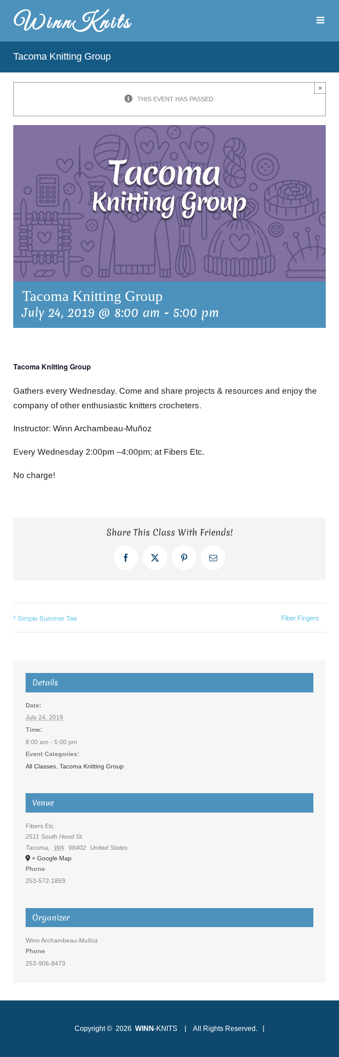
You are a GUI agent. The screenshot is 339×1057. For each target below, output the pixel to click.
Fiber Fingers (300, 617)
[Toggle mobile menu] (321, 20)
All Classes (41, 766)
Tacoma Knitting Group (92, 766)
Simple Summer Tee (47, 618)
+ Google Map (52, 858)
